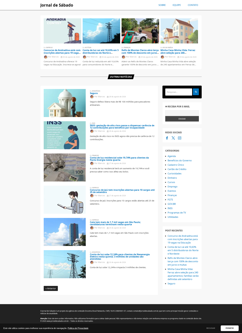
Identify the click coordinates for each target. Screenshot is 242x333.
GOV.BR (172, 203)
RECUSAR (210, 328)
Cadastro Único (176, 164)
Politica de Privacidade (78, 328)
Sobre (162, 5)
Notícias (88, 47)
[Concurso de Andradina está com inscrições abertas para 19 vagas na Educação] (62, 30)
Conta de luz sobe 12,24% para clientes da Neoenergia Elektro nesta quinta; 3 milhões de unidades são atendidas (120, 256)
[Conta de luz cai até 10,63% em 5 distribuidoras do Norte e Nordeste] (101, 30)
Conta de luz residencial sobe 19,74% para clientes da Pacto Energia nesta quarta (119, 158)
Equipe (177, 5)
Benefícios (96, 91)
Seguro (94, 93)
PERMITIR (230, 328)
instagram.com (179, 138)
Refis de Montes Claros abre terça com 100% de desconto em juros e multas (140, 53)
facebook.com (167, 138)
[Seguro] (65, 103)
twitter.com (173, 138)
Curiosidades (175, 173)
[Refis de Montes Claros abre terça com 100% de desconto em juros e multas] (140, 30)
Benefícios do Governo (180, 160)
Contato (193, 5)
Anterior (51, 288)
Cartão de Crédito (177, 169)
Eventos (172, 190)
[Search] (196, 91)
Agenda (172, 156)
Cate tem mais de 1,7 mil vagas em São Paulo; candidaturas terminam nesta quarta (115, 223)
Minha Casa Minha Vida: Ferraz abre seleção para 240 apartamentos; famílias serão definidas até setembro (177, 54)
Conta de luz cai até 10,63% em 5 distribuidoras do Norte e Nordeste (101, 53)
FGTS (170, 199)
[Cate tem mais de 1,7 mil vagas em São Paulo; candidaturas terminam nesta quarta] (65, 232)
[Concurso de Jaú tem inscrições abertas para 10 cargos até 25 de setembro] (65, 200)
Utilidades (173, 216)
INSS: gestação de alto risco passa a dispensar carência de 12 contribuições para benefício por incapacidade (122, 126)
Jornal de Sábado (56, 5)
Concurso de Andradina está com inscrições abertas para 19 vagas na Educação (62, 53)
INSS (93, 123)
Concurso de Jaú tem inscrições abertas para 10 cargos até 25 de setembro (122, 191)
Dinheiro (172, 177)
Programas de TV (177, 212)
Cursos (171, 182)
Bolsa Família (168, 47)
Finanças (127, 47)
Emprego (49, 47)
